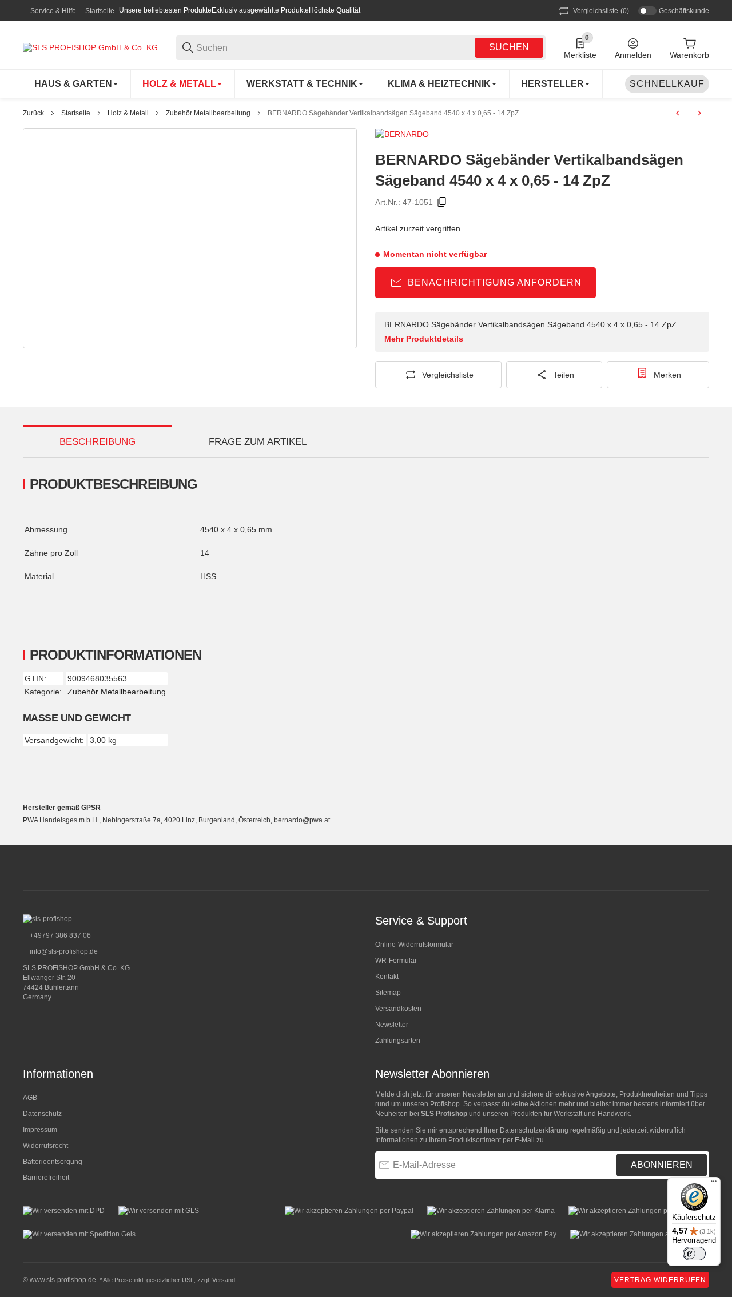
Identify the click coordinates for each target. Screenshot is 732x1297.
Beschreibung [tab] (97, 441)
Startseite (99, 11)
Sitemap (388, 993)
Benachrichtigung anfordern (495, 282)
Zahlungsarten (397, 1041)
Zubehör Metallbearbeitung (208, 113)
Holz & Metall (128, 113)
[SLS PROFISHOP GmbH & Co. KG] (90, 46)
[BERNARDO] (402, 133)
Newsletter (391, 1025)
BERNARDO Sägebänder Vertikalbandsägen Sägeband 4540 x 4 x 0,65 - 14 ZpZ (393, 113)
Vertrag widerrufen (660, 1280)
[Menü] (714, 1184)
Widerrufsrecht (45, 1146)
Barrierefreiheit (46, 1178)
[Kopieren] (442, 202)
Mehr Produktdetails (423, 338)
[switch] (694, 1253)
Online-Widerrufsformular (414, 945)
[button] (556, 84)
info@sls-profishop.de (63, 951)
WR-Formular (396, 961)
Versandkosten (398, 1009)
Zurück (33, 113)
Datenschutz (42, 1114)
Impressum (40, 1130)
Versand (223, 1279)
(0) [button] (601, 11)
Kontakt (387, 977)
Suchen (509, 47)
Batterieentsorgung (52, 1162)
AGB (30, 1098)
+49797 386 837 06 (59, 935)
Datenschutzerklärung (534, 1130)
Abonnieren (662, 1165)
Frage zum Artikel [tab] (258, 441)
